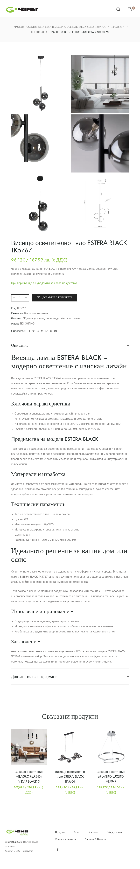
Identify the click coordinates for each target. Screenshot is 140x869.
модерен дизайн (55, 318)
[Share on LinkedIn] (38, 331)
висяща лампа (35, 318)
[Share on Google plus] (46, 331)
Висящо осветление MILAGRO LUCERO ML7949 (111, 776)
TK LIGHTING (27, 323)
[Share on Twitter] (33, 331)
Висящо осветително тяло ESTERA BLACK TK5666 (70, 776)
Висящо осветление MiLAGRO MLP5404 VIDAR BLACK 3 (29, 776)
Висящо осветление (36, 313)
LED (24, 318)
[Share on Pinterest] (51, 331)
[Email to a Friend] (55, 331)
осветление (73, 318)
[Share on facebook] (29, 331)
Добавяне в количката (57, 297)
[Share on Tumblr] (42, 331)
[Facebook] (57, 850)
